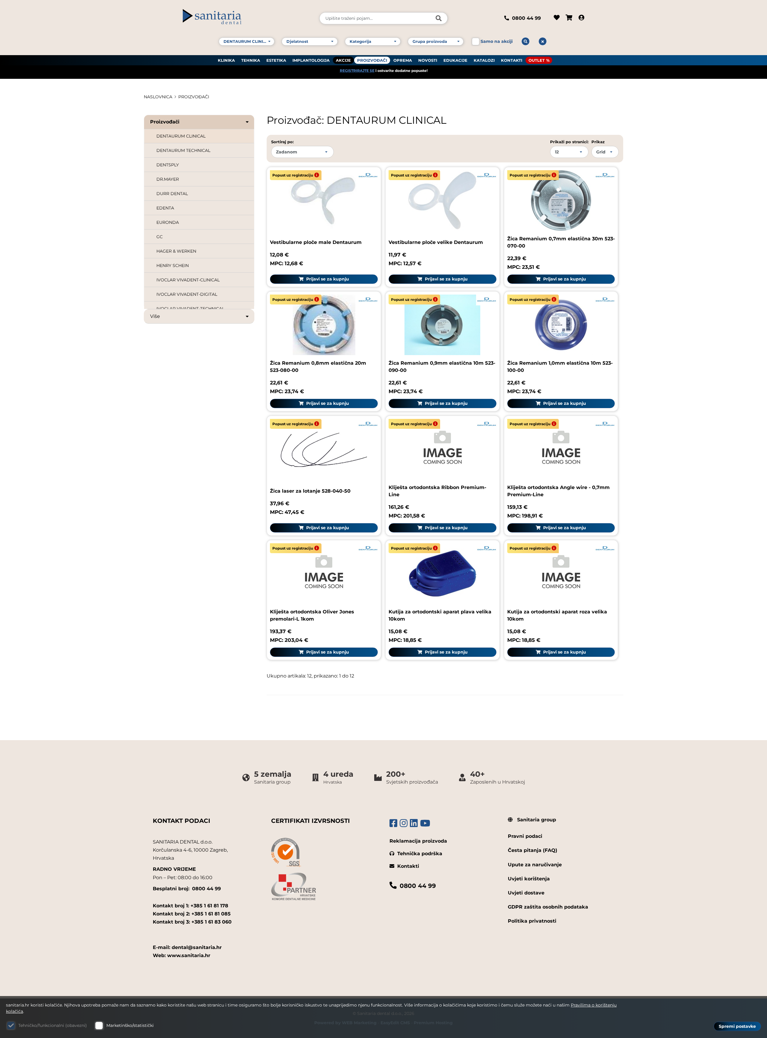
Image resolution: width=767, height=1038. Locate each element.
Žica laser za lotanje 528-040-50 (310, 491)
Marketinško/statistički (130, 1025)
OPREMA (402, 60)
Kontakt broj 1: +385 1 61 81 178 (190, 906)
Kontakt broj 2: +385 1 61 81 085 (192, 914)
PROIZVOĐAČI (372, 60)
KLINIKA (226, 60)
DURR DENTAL (172, 193)
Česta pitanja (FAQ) (532, 850)
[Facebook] (393, 823)
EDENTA (165, 208)
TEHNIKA (250, 60)
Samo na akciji (497, 41)
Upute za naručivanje (535, 864)
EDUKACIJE (455, 60)
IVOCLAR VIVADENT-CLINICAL (188, 280)
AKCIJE (343, 60)
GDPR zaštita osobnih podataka (548, 907)
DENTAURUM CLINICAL (181, 136)
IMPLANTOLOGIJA (311, 60)
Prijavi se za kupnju (327, 279)
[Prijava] (581, 18)
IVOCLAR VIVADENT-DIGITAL (186, 294)
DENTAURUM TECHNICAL (183, 150)
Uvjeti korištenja (529, 879)
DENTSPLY (167, 165)
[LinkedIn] (414, 823)
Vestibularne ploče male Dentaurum (316, 242)
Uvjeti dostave (526, 893)
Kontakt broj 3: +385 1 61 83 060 (192, 922)
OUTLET (537, 60)
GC (159, 236)
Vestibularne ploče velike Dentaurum (436, 242)
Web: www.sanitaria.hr (181, 955)
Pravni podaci (525, 836)
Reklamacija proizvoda (418, 841)
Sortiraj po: (282, 141)
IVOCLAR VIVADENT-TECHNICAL (190, 308)
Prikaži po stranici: (569, 141)
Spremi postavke (737, 1026)
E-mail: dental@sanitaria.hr (187, 947)
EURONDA (167, 222)
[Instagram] (403, 823)
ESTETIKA (276, 60)
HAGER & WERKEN (176, 251)
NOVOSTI (427, 60)
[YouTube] (425, 823)
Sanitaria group (536, 820)
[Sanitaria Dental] (247, 18)
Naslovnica (158, 96)
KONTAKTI (511, 60)
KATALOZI (484, 60)
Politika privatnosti (532, 921)
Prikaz (598, 141)
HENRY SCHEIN (172, 265)
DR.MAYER (167, 179)
